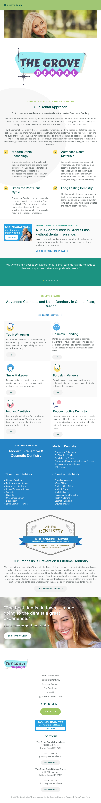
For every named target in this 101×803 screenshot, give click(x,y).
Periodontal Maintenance (18, 483)
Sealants (10, 492)
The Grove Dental (13, 5)
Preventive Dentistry (18, 474)
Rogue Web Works (72, 797)
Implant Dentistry (18, 411)
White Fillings (61, 483)
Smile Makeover (17, 375)
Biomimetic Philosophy (65, 452)
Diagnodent (11, 500)
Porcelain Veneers (65, 375)
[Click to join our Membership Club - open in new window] (50, 725)
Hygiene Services (14, 480)
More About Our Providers (50, 589)
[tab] (43, 280)
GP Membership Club (52, 696)
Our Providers (50, 688)
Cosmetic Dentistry (65, 474)
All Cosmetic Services (48, 315)
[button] (95, 5)
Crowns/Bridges (62, 503)
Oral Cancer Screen (15, 498)
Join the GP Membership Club (51, 251)
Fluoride (10, 495)
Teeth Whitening (17, 334)
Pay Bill (50, 692)
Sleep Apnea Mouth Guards (67, 464)
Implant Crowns (62, 489)
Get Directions (50, 763)
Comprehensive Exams (16, 486)
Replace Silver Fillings (64, 486)
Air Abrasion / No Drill (65, 455)
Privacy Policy (85, 797)
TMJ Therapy (60, 467)
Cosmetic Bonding (65, 334)
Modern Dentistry (64, 446)
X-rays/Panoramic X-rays (17, 489)
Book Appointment (17, 636)
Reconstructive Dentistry (70, 411)
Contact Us (50, 712)
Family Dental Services (65, 458)
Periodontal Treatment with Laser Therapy (74, 461)
